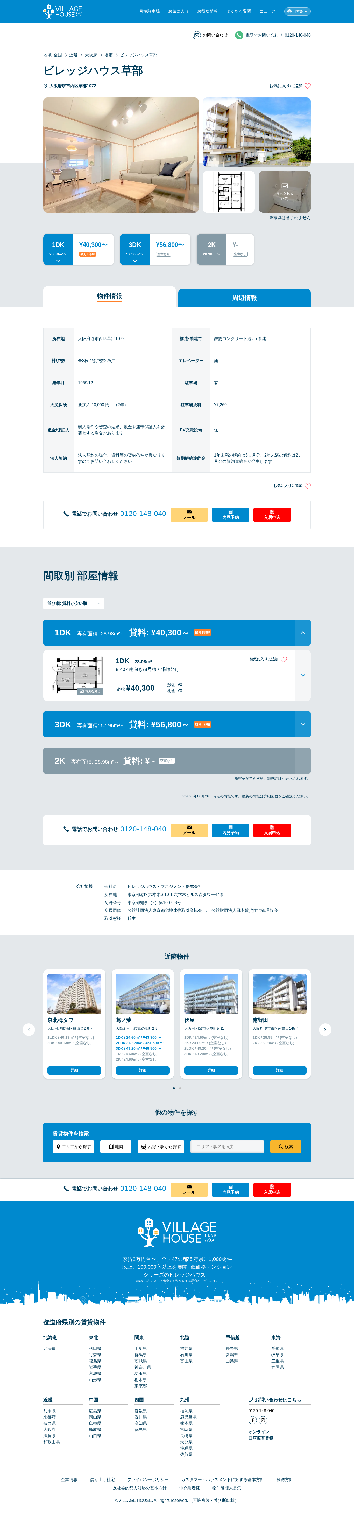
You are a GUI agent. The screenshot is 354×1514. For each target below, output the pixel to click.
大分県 (186, 1442)
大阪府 (49, 1429)
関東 (139, 1337)
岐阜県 (277, 1355)
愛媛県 (140, 1411)
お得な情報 (207, 11)
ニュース (267, 11)
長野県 (232, 1348)
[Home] (177, 1232)
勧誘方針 (285, 1479)
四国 (139, 1399)
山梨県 (232, 1361)
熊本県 (186, 1423)
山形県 (95, 1379)
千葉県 (140, 1348)
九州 (184, 1399)
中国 (93, 1399)
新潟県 (232, 1355)
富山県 (186, 1361)
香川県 (140, 1417)
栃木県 (140, 1379)
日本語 (298, 11)
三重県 (277, 1361)
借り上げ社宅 (102, 1479)
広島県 (95, 1411)
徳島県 (140, 1429)
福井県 (186, 1348)
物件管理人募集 (226, 1488)
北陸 (184, 1337)
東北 (93, 1337)
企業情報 (69, 1479)
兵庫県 (49, 1411)
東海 (276, 1337)
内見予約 (230, 517)
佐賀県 (186, 1454)
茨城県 (140, 1361)
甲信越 (233, 1337)
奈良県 (49, 1423)
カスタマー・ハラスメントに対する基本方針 (222, 1479)
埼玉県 (140, 1373)
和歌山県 (51, 1442)
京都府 (49, 1417)
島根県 (95, 1423)
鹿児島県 (188, 1417)
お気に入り (178, 11)
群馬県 (140, 1355)
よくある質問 (238, 11)
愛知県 (277, 1348)
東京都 (140, 1386)
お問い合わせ (215, 35)
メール (189, 517)
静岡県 (277, 1367)
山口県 (95, 1436)
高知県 (140, 1423)
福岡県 (186, 1411)
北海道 (50, 1337)
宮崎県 (186, 1429)
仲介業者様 (189, 1488)
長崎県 (186, 1436)
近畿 (48, 1399)
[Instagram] (263, 1420)
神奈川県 (142, 1367)
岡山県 (95, 1417)
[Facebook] (253, 1420)
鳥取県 (95, 1429)
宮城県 (95, 1373)
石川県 (186, 1355)
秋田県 (95, 1348)
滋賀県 (49, 1436)
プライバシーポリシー (148, 1479)
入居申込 (272, 517)
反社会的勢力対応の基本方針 (140, 1488)
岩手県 (95, 1367)
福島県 (95, 1361)
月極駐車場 (149, 11)
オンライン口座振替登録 (261, 1435)
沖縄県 (186, 1448)
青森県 (95, 1355)
